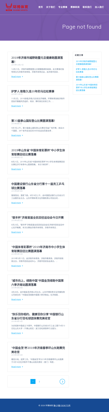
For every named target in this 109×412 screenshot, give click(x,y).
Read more (16, 76)
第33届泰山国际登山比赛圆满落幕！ (34, 120)
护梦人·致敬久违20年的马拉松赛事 (32, 91)
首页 (40, 7)
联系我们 (87, 7)
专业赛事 (62, 7)
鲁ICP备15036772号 (61, 405)
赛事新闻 (75, 7)
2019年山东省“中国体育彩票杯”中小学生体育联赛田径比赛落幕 (87, 87)
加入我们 (99, 7)
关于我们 (50, 7)
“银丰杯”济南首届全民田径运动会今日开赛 (37, 217)
